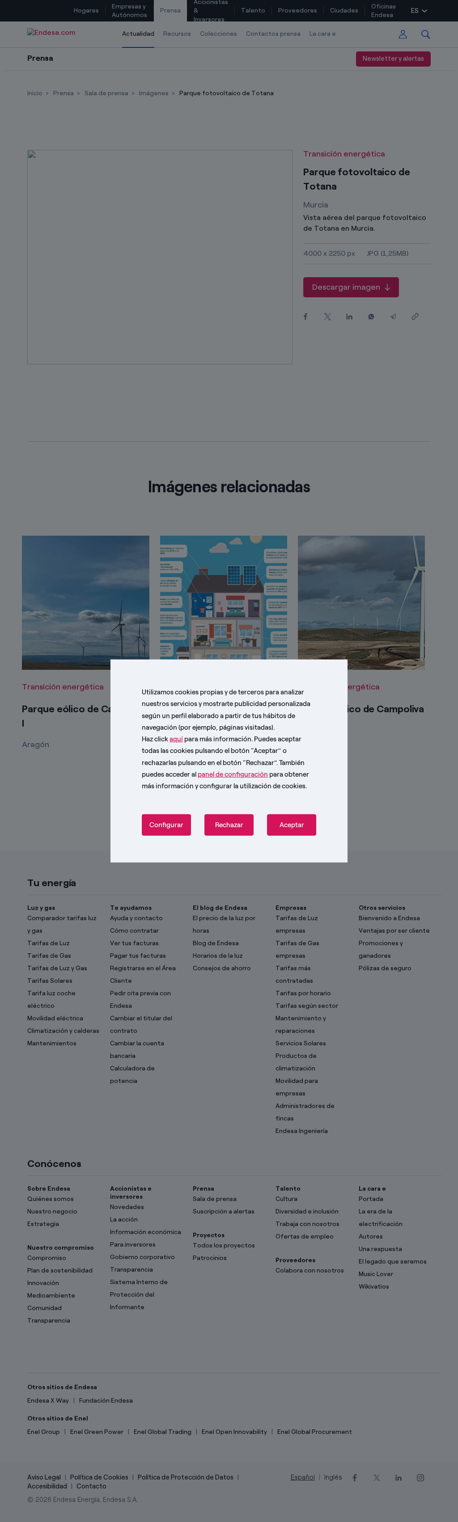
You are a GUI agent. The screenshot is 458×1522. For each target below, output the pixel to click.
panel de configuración (233, 774)
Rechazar (229, 825)
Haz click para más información (196, 739)
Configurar (166, 825)
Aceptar (292, 825)
